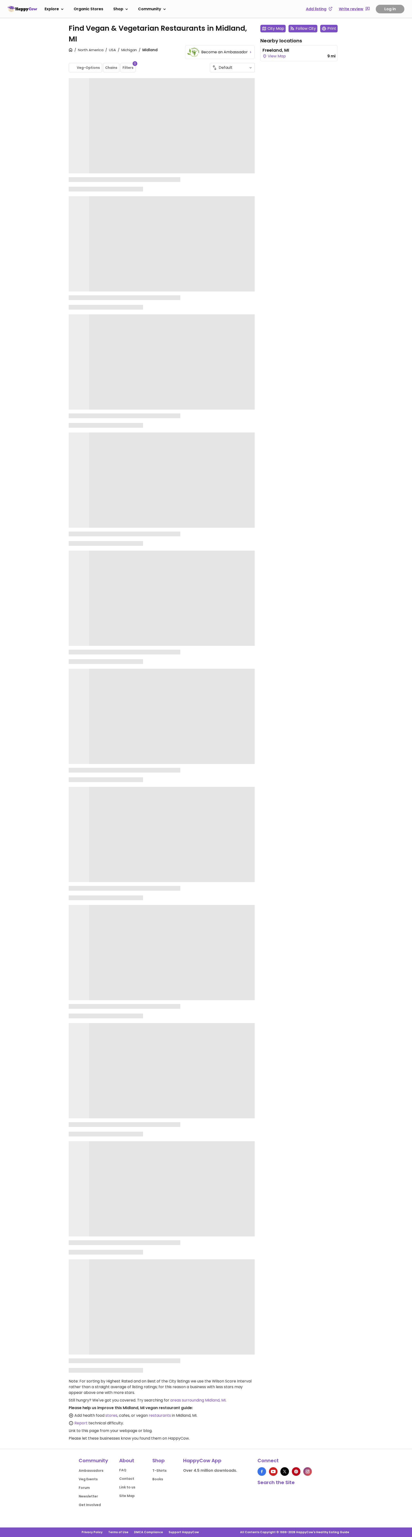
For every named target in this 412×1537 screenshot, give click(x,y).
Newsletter (88, 1496)
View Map (276, 56)
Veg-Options (88, 67)
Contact (126, 1478)
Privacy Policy (92, 1532)
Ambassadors (91, 1470)
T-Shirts (159, 1470)
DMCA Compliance (148, 1532)
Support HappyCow (184, 1532)
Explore (52, 9)
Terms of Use (118, 1532)
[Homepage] (22, 8)
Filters (129, 66)
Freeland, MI (276, 50)
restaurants (160, 1415)
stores (111, 1415)
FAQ (122, 1470)
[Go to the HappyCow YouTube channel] (273, 1471)
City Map (276, 28)
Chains (111, 67)
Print (331, 28)
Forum (84, 1487)
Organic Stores (88, 9)
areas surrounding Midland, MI (198, 1400)
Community (149, 9)
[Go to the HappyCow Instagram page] (307, 1471)
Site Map (127, 1495)
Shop (118, 9)
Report (81, 1423)
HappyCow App (202, 1460)
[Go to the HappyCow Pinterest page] (296, 1471)
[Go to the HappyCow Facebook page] (262, 1471)
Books (157, 1479)
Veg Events (88, 1479)
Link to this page (84, 1430)
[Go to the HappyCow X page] (284, 1471)
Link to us (127, 1487)
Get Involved (90, 1504)
